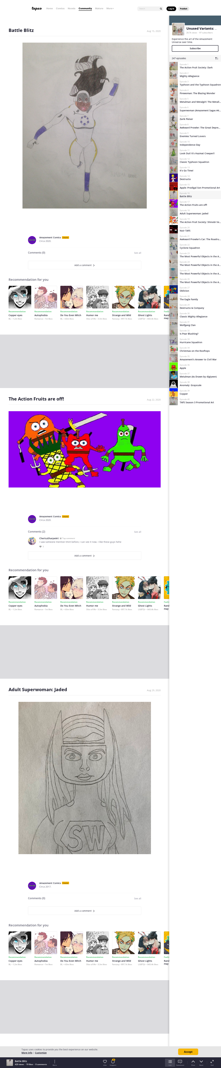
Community (85, 8)
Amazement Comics (50, 237)
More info (27, 1052)
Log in (171, 8)
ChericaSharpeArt (49, 538)
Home (49, 8)
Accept (188, 1052)
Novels (71, 8)
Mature (99, 8)
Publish (183, 8)
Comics (60, 8)
